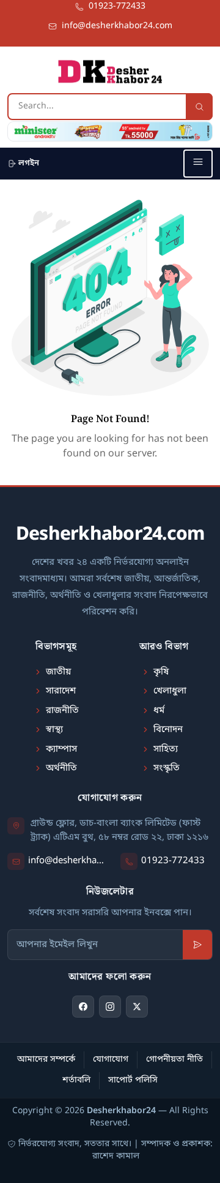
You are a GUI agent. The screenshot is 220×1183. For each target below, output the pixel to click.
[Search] (199, 106)
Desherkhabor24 (121, 1111)
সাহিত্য (165, 749)
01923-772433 (173, 861)
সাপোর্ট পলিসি (133, 1080)
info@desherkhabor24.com (68, 861)
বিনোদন (168, 730)
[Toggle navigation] (198, 163)
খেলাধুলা (169, 691)
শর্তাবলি (76, 1080)
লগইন (28, 163)
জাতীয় (58, 672)
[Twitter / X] (137, 1007)
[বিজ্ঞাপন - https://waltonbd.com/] (110, 131)
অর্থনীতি (61, 768)
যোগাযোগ (110, 1059)
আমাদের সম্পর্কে (46, 1059)
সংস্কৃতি (166, 768)
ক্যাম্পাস (61, 749)
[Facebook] (83, 1007)
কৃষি (161, 672)
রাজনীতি (62, 711)
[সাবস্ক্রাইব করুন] (197, 944)
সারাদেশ (61, 691)
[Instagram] (110, 1007)
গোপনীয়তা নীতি (174, 1059)
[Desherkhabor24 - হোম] (110, 72)
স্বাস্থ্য (54, 730)
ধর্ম (158, 711)
